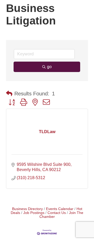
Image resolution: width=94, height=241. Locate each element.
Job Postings (33, 213)
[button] (9, 93)
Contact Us (57, 213)
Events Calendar (59, 209)
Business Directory (27, 209)
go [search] (49, 66)
